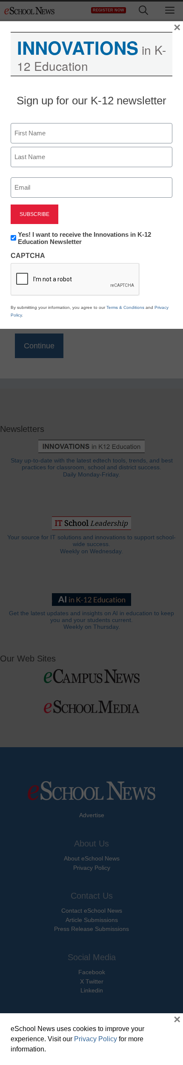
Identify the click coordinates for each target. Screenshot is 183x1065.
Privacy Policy (95, 1039)
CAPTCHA (28, 255)
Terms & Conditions (125, 307)
